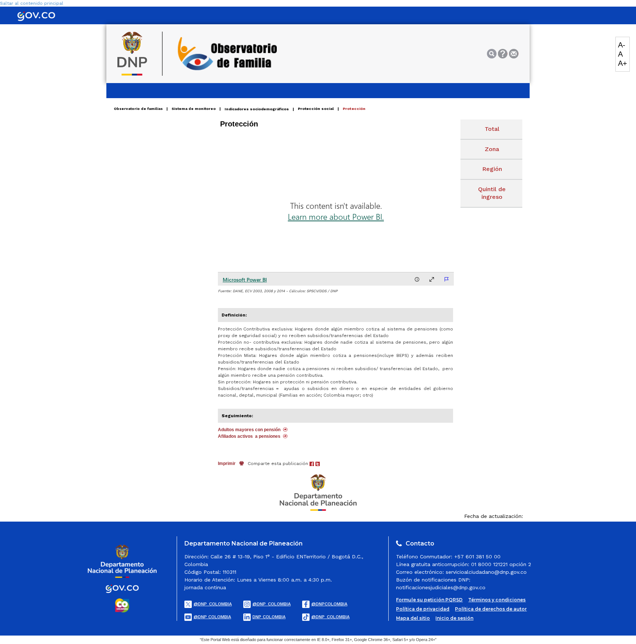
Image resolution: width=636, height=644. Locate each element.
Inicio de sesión (454, 618)
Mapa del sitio (413, 618)
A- (621, 45)
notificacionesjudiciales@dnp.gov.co (440, 587)
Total (492, 128)
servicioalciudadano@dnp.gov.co (486, 572)
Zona (492, 149)
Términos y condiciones (497, 599)
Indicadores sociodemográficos (257, 109)
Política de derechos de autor (491, 609)
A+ (622, 63)
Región (492, 168)
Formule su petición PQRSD (429, 599)
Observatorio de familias (138, 109)
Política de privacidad (422, 609)
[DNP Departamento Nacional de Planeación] (318, 492)
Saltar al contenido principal (31, 3)
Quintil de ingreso (492, 193)
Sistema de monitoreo (194, 109)
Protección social (316, 108)
